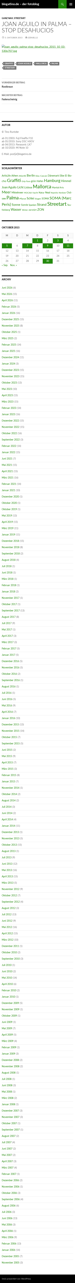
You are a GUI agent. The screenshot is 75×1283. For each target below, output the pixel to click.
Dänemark (53, 176)
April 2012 (7, 933)
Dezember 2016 (10, 661)
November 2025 (10, 326)
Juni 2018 (7, 573)
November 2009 (10, 1009)
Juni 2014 (7, 813)
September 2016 (11, 680)
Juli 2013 (7, 857)
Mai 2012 (7, 927)
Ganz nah (7, 18)
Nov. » (13, 265)
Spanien (32, 205)
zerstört (33, 210)
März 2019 (7, 528)
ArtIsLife (6, 176)
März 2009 (7, 1041)
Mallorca (41, 64)
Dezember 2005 (10, 1256)
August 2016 (9, 686)
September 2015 (11, 743)
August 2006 (9, 1206)
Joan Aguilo (24, 64)
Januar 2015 (8, 781)
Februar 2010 (9, 990)
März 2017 (7, 642)
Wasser (16, 209)
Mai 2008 (7, 1092)
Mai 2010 (7, 978)
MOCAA (28, 193)
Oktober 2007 (9, 1123)
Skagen (38, 199)
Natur (41, 193)
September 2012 (11, 902)
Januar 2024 (8, 364)
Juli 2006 (7, 1212)
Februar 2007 (9, 1174)
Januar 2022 (8, 452)
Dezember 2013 (10, 832)
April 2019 (7, 522)
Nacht (35, 193)
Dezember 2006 (10, 1180)
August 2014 (9, 800)
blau (38, 176)
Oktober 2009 (9, 1016)
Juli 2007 (7, 1142)
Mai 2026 (7, 294)
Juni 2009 (7, 1022)
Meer (6, 192)
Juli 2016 (7, 693)
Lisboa (28, 187)
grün (33, 181)
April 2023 (7, 395)
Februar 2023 (9, 408)
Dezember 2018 (10, 541)
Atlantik (22, 176)
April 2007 (7, 1161)
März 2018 (7, 579)
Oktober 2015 (9, 737)
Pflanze (22, 199)
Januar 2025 (8, 351)
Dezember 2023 (10, 370)
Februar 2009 (9, 1047)
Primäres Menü (71, 4)
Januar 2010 (8, 997)
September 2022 (11, 440)
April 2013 (7, 876)
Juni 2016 (7, 699)
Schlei (30, 198)
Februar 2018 (9, 585)
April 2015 (7, 762)
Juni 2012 (7, 921)
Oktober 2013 (9, 845)
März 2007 (7, 1168)
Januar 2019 (8, 535)
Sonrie (24, 205)
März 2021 (7, 478)
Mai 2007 (7, 1155)
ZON (40, 209)
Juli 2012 (7, 914)
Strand (42, 204)
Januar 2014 (8, 826)
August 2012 (9, 908)
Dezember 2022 (10, 421)
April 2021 (7, 471)
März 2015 (7, 769)
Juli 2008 (7, 1079)
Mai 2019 (7, 516)
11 (68, 246)
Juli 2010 (7, 965)
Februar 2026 (9, 307)
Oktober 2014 (9, 794)
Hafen (40, 181)
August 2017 (9, 617)
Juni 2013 (7, 864)
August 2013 (9, 851)
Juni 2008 (7, 1085)
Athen (14, 175)
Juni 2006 (7, 1218)
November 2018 (10, 547)
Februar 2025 (9, 345)
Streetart (19, 18)
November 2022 (10, 427)
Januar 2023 (8, 414)
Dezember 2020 (10, 497)
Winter (25, 210)
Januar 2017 (8, 655)
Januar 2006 (8, 1250)
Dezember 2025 (10, 319)
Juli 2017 (7, 623)
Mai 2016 (7, 705)
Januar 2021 (8, 490)
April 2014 (7, 819)
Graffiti (9, 64)
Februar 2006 (9, 1244)
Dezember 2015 (10, 724)
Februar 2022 (9, 446)
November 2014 (10, 788)
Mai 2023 (7, 389)
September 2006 (11, 1199)
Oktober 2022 (9, 433)
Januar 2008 (8, 1104)
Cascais (43, 176)
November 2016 (10, 667)
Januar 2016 (8, 718)
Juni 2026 (7, 288)
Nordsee (62, 193)
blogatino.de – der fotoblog (20, 4)
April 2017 (7, 636)
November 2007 (10, 1117)
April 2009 (7, 1035)
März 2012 (7, 940)
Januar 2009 (8, 1054)
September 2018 (11, 554)
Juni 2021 (7, 459)
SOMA (45, 198)
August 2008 (9, 1073)
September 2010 (11, 959)
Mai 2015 (7, 756)
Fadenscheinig (12, 97)
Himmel (66, 181)
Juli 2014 (7, 807)
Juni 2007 (7, 1149)
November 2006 (10, 1187)
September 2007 (11, 1130)
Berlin (31, 175)
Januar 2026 (8, 313)
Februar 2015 (9, 775)
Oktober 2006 (9, 1193)
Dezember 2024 (10, 357)
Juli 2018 (7, 566)
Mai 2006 (7, 1225)
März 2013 (7, 883)
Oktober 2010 (9, 952)
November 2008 (10, 1066)
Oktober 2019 (9, 509)
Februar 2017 (9, 648)
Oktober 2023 (9, 383)
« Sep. (5, 265)
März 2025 (7, 338)
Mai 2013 (7, 870)
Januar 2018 (8, 592)
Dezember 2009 (10, 1003)
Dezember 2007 (10, 1111)
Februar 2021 (9, 484)
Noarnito (54, 193)
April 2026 (7, 300)
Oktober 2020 (9, 503)
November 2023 (10, 376)
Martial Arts (58, 188)
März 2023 (7, 402)
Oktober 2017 (9, 604)
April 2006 (7, 1231)
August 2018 (9, 560)
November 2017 (10, 598)
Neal (47, 193)
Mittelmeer (17, 192)
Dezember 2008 (10, 1060)
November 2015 (10, 731)
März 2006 (7, 1237)
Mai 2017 (7, 629)
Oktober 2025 (9, 332)
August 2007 (9, 1136)
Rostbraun (13, 85)
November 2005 (10, 1263)
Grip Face (26, 181)
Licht (20, 187)
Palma (54, 64)
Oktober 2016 (9, 674)
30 (47, 261)
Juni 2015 (7, 750)
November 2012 (10, 889)
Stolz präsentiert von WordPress (16, 1279)
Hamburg (52, 181)
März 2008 (7, 1098)
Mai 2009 (7, 1028)
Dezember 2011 (10, 946)
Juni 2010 (7, 971)
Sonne (16, 204)
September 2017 (11, 610)
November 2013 (10, 838)
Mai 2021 (7, 465)
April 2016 (7, 712)
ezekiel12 (33, 38)
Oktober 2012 (9, 895)
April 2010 (7, 984)
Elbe (62, 176)
